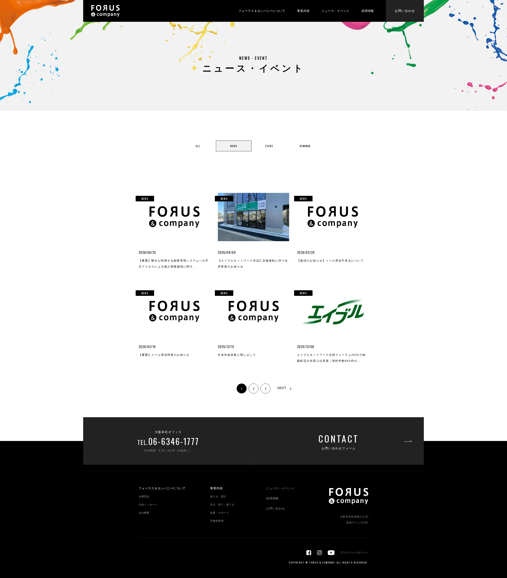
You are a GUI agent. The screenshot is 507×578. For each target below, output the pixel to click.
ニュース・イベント (335, 10)
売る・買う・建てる (222, 504)
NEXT (281, 388)
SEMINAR (305, 146)
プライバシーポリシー (354, 552)
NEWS (233, 146)
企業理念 (144, 496)
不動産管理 (217, 520)
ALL (198, 146)
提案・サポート (219, 512)
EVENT (269, 146)
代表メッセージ (148, 504)
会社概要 (144, 512)
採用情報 (367, 10)
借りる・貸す (218, 496)
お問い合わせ (405, 10)
